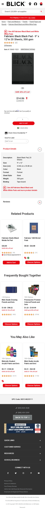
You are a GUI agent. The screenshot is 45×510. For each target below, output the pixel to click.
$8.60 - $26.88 (29, 246)
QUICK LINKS (9, 440)
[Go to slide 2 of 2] (23, 88)
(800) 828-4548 (23, 408)
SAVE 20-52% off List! (8, 371)
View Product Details (28, 49)
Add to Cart (11, 263)
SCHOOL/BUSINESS (12, 460)
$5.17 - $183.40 (8, 369)
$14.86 (20, 98)
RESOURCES (9, 453)
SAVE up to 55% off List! (31, 310)
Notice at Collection (10, 483)
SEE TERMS (32, 17)
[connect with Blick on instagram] (23, 474)
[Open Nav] (3, 4)
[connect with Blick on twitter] (16, 474)
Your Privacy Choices (10, 486)
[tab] (22, 148)
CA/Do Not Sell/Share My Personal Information (18, 489)
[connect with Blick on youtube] (39, 474)
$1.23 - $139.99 (30, 308)
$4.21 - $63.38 (29, 369)
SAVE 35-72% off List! (8, 310)
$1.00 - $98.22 (7, 308)
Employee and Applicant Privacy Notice (16, 492)
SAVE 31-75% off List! (30, 371)
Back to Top (21, 417)
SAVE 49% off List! (7, 248)
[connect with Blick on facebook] (8, 474)
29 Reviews (8, 45)
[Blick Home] (16, 4)
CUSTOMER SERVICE (12, 447)
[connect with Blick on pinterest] (31, 474)
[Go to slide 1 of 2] (21, 88)
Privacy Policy (8, 481)
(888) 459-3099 (23, 413)
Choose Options (33, 262)
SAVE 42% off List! (22, 92)
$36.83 (4, 246)
